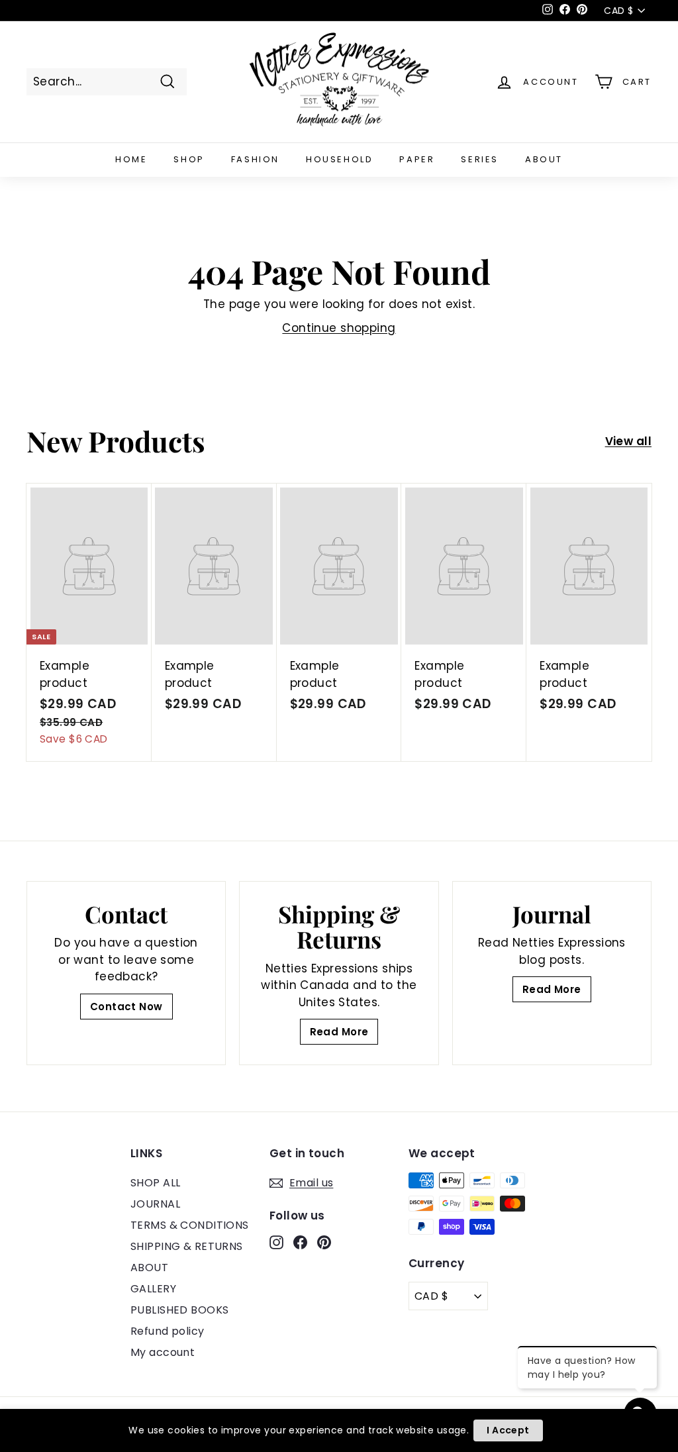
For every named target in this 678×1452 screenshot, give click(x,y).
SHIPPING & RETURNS (186, 1246)
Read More (339, 1032)
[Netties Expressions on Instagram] (276, 1242)
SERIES (480, 159)
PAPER (416, 159)
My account (162, 1352)
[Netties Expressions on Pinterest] (324, 1242)
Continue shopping (338, 328)
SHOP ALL (155, 1182)
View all (628, 441)
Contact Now (126, 1006)
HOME (131, 159)
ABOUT (544, 159)
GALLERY (153, 1288)
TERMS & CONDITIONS (189, 1225)
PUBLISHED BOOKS (179, 1310)
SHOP (188, 159)
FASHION (255, 159)
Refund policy (167, 1331)
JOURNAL (155, 1204)
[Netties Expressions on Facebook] (300, 1242)
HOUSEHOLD (339, 159)
